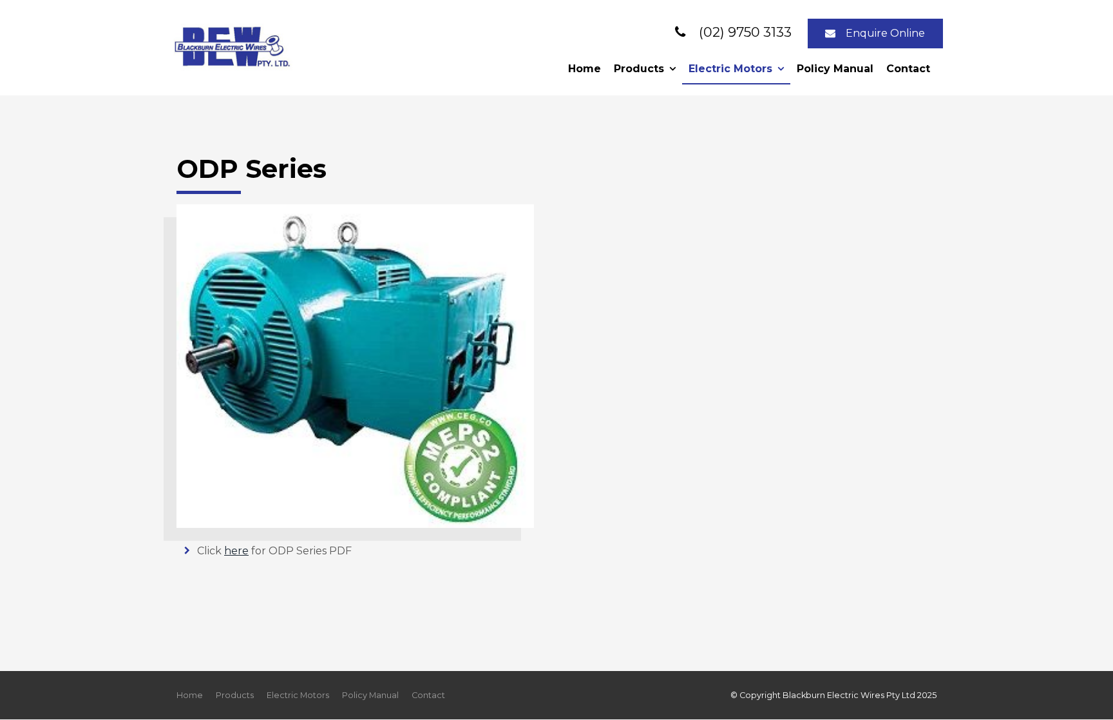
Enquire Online (885, 33)
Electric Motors (730, 69)
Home (584, 69)
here (236, 551)
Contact (908, 69)
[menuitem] (189, 695)
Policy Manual (835, 69)
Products (639, 69)
